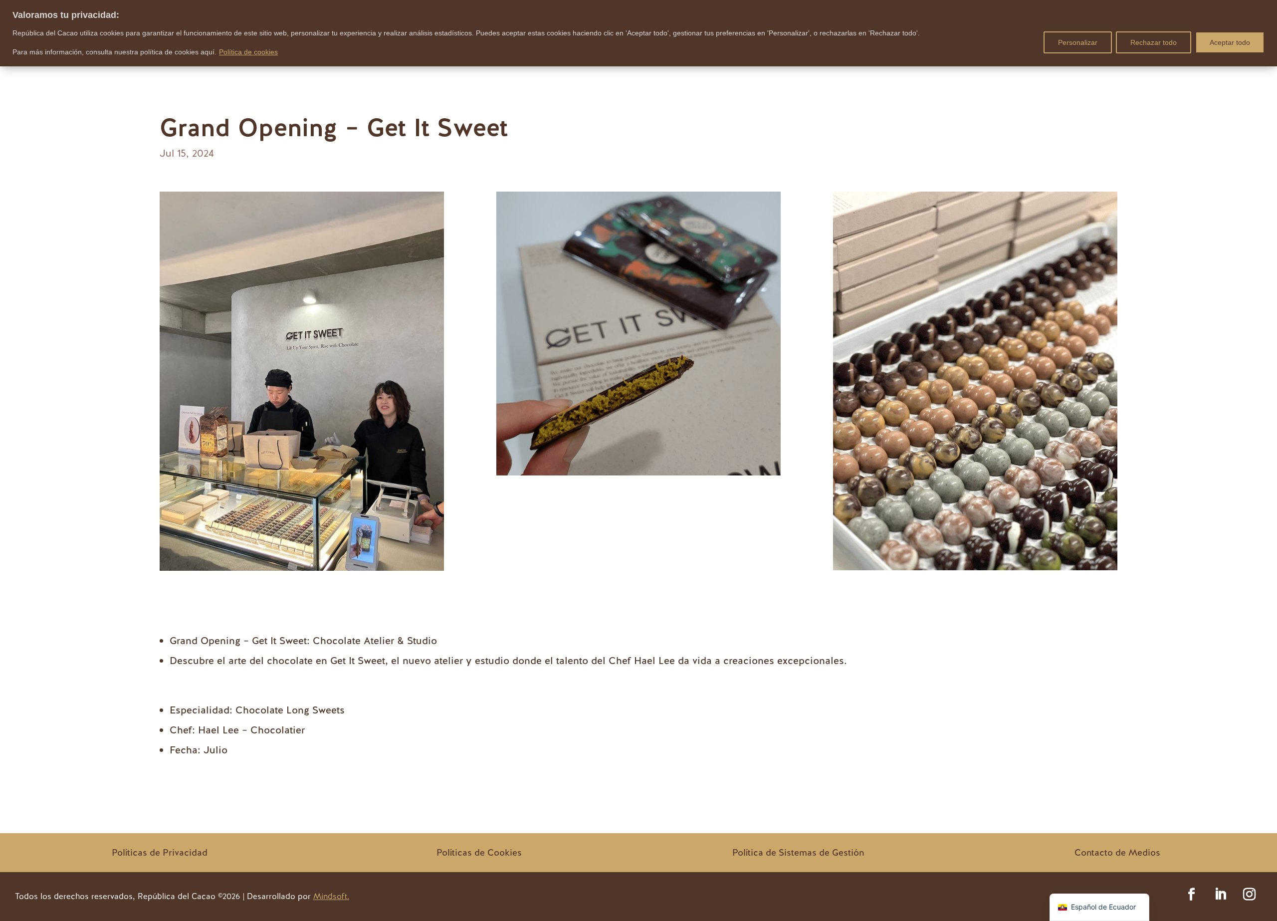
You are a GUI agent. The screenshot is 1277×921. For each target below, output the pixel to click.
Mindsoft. (331, 896)
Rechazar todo (1153, 42)
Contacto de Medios (1117, 852)
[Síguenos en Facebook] (1191, 894)
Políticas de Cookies (479, 852)
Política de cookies (248, 52)
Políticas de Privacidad (160, 852)
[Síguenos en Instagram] (1249, 894)
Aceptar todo (1230, 42)
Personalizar (1077, 42)
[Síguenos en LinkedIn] (1220, 894)
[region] (638, 33)
